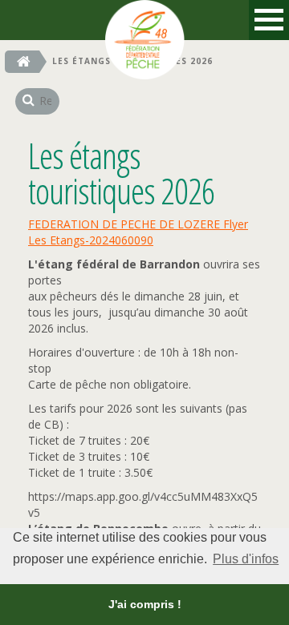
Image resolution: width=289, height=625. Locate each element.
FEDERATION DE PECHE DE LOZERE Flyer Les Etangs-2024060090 (138, 232)
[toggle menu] (269, 20)
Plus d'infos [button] (246, 559)
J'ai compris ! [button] (144, 604)
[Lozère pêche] (144, 20)
